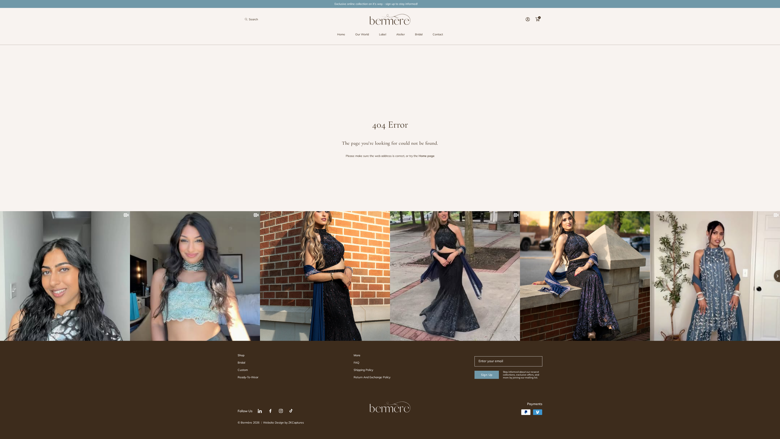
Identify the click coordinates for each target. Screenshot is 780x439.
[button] (251, 19)
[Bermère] (390, 19)
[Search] (247, 19)
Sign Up (486, 375)
